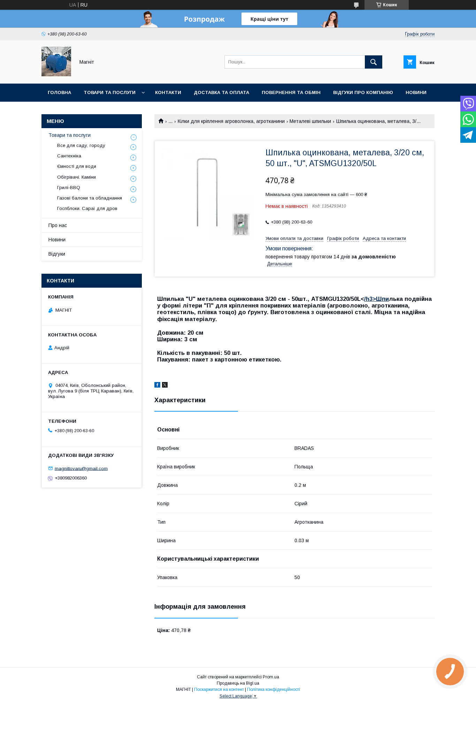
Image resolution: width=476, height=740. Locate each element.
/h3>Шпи (376, 299)
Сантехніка (69, 155)
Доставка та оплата (221, 92)
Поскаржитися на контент (219, 689)
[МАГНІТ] (56, 74)
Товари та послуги (110, 92)
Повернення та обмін (291, 92)
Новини (416, 92)
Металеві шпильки (310, 121)
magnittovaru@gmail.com (81, 468)
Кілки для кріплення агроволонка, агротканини (231, 121)
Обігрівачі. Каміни (76, 177)
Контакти (168, 92)
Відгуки (56, 254)
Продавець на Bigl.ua (238, 683)
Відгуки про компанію (363, 92)
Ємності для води (76, 166)
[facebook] (157, 386)
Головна (59, 92)
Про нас (57, 225)
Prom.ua (271, 677)
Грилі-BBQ (68, 187)
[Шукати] (373, 62)
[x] (165, 386)
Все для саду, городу (81, 145)
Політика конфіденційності (273, 689)
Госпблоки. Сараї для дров (87, 208)
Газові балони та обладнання (89, 198)
